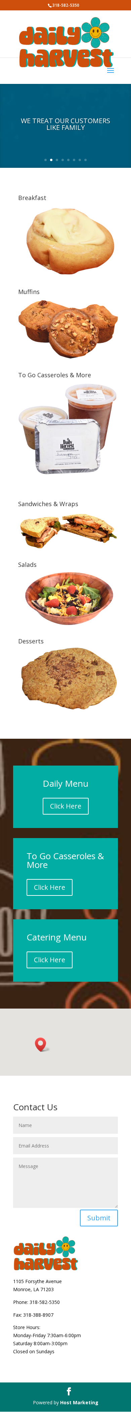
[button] (42, 1045)
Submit (99, 1217)
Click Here (65, 806)
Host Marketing (79, 1402)
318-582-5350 (45, 1302)
